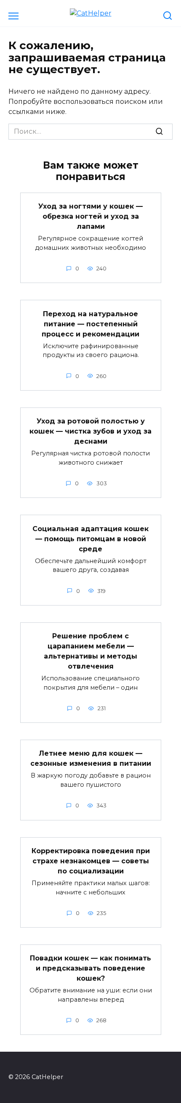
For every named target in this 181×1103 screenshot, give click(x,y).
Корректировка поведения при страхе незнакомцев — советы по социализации (91, 861)
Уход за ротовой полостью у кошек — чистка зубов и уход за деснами (90, 431)
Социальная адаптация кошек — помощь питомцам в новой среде (90, 538)
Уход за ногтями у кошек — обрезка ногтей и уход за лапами (90, 216)
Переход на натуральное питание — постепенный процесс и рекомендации (90, 323)
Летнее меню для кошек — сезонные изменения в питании (90, 758)
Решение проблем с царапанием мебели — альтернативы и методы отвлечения (90, 651)
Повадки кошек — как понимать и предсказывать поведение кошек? (90, 968)
